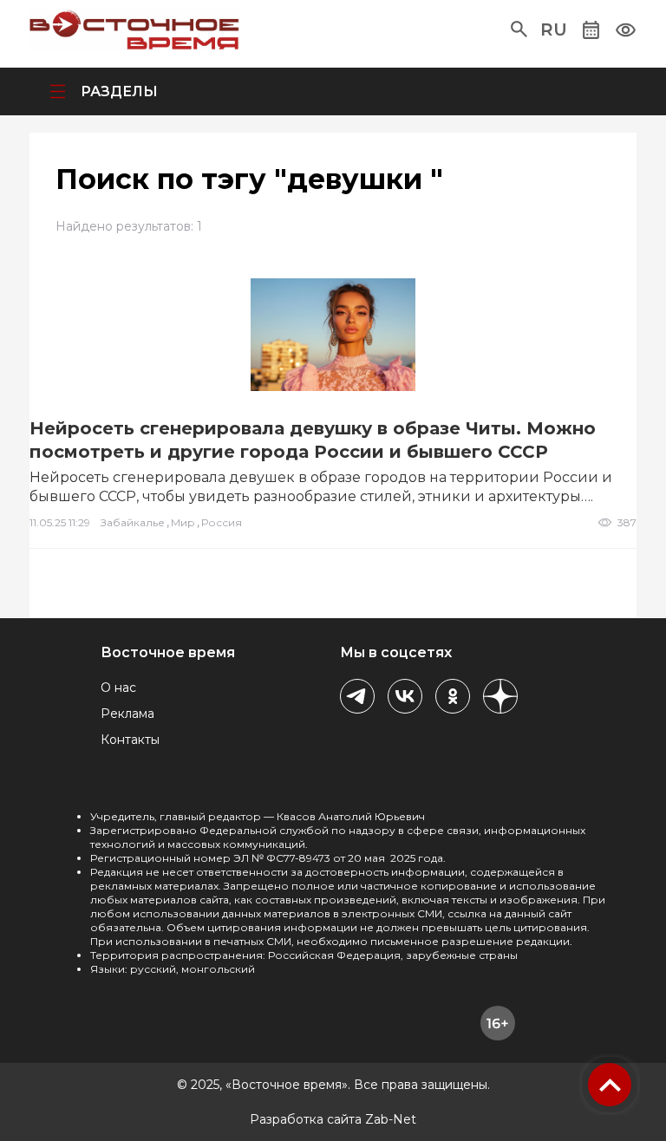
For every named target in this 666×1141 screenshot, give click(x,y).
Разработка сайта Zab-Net (333, 1119)
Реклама (127, 713)
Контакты (130, 739)
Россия (221, 522)
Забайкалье (133, 522)
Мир (183, 522)
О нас (118, 687)
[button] (519, 29)
